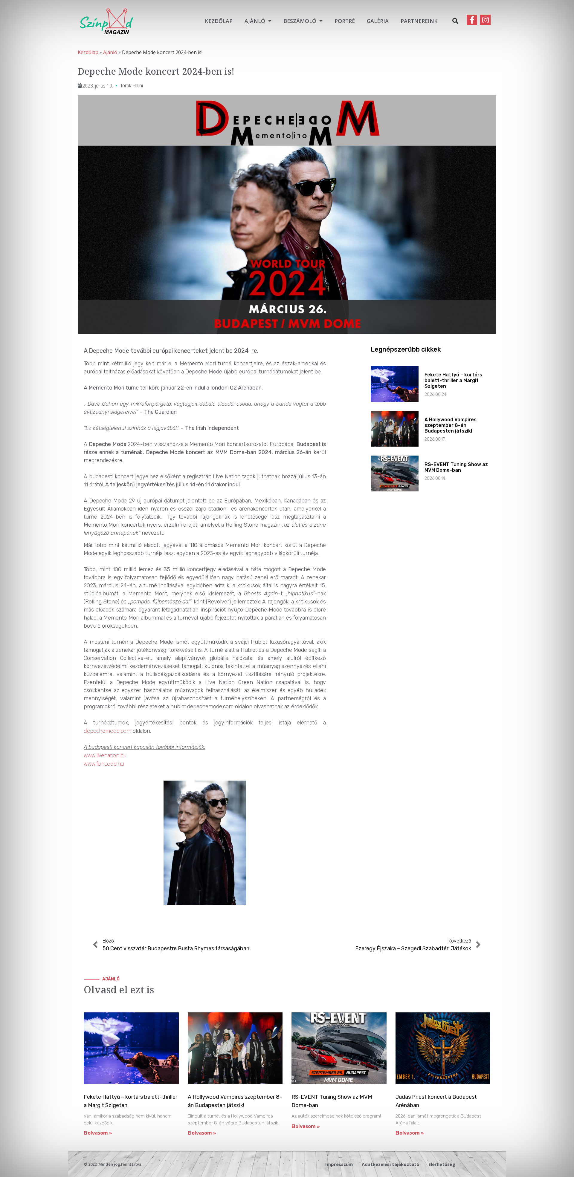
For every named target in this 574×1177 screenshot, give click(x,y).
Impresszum (339, 1164)
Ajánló (255, 20)
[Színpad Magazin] (106, 21)
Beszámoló (299, 20)
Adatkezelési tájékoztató (390, 1164)
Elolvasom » (98, 1133)
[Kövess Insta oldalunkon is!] (485, 20)
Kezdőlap (219, 20)
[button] (455, 21)
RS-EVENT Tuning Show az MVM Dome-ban (456, 467)
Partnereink (419, 20)
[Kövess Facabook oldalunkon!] (472, 20)
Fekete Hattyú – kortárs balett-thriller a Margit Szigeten (453, 380)
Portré (345, 20)
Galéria (378, 20)
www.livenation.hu (105, 755)
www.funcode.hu (104, 763)
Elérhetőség (441, 1164)
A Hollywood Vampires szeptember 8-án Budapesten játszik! (451, 425)
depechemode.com (107, 730)
